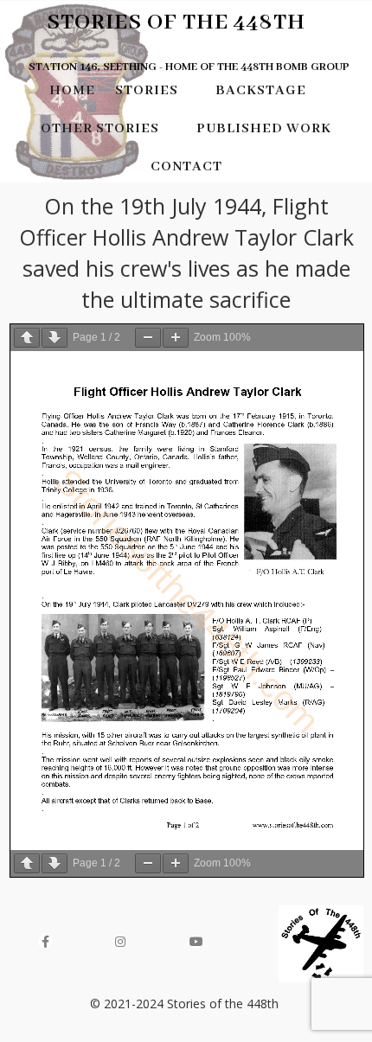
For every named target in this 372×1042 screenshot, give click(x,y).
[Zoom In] (176, 338)
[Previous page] (27, 338)
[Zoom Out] (148, 338)
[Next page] (54, 338)
